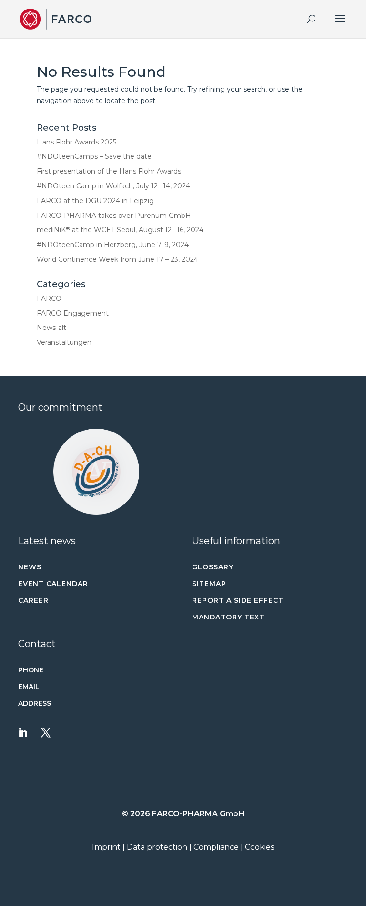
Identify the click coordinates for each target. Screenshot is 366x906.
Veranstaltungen (64, 342)
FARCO (49, 298)
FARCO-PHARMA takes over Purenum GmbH (114, 215)
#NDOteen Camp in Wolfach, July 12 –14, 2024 (113, 186)
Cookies (259, 847)
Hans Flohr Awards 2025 (76, 142)
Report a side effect (238, 600)
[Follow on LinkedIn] (22, 732)
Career (33, 600)
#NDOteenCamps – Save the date (94, 156)
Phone (30, 670)
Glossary (213, 567)
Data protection (157, 847)
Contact (37, 643)
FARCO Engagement (73, 313)
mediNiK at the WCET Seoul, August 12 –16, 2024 (120, 230)
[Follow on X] (45, 732)
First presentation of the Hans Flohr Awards (109, 171)
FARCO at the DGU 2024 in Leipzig (95, 200)
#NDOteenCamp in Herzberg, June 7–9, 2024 (113, 244)
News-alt (51, 327)
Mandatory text (228, 617)
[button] (96, 472)
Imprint (106, 847)
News (29, 567)
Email (29, 686)
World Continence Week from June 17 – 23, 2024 (117, 259)
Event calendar (53, 583)
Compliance (216, 847)
